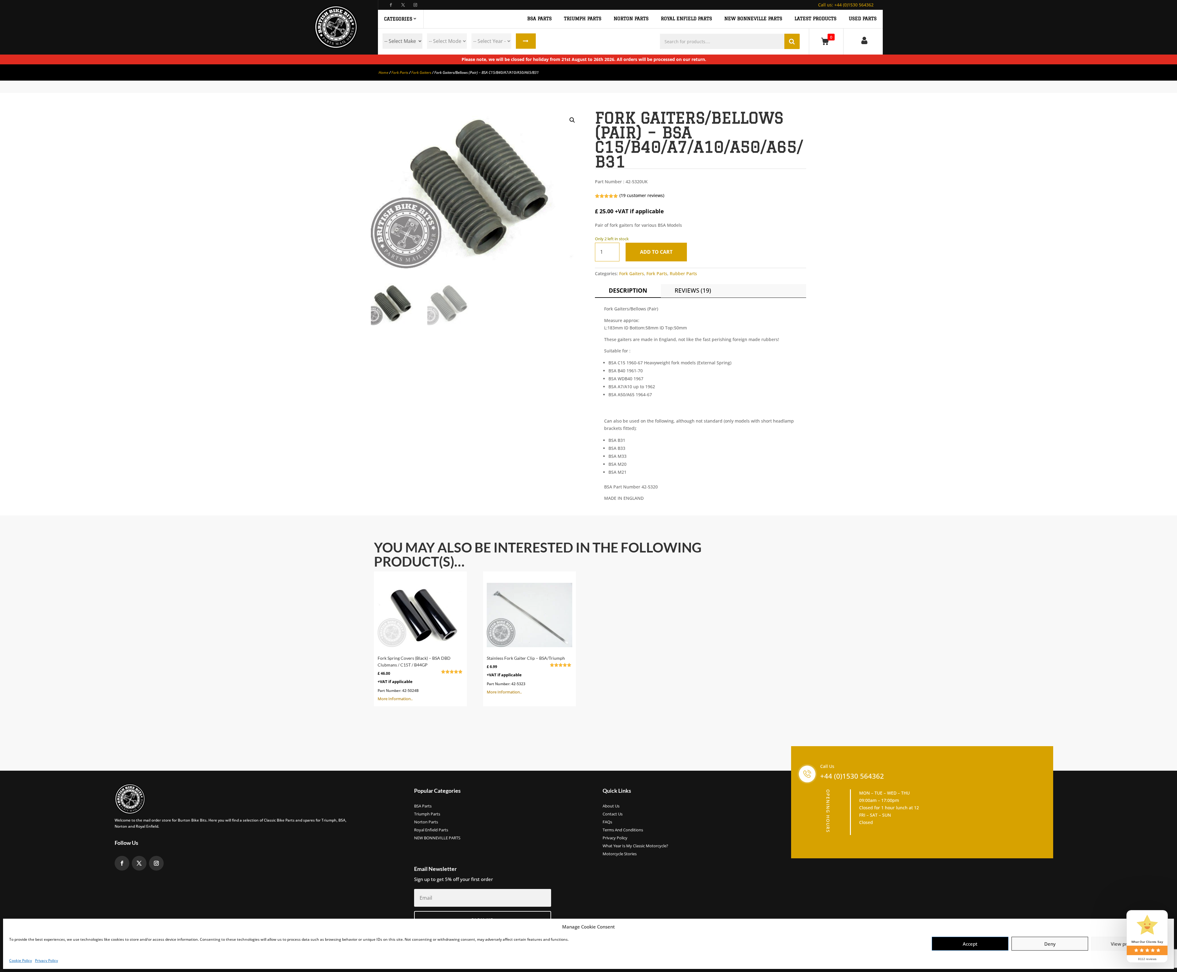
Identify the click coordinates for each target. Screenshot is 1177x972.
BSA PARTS (539, 18)
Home (383, 72)
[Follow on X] (403, 5)
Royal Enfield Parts (431, 830)
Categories (398, 18)
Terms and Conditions (623, 830)
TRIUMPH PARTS (582, 18)
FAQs (607, 822)
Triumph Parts (427, 814)
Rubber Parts (683, 273)
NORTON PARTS (631, 18)
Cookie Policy (20, 960)
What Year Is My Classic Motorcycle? (635, 846)
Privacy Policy (46, 960)
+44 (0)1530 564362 (846, 5)
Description (628, 290)
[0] (826, 41)
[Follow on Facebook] (391, 5)
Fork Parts (399, 72)
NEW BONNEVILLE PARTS (753, 18)
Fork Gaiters (421, 72)
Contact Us (613, 814)
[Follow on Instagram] (415, 5)
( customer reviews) (641, 195)
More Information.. (417, 678)
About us (611, 806)
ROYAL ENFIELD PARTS (686, 18)
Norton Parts (426, 822)
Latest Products (815, 18)
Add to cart (656, 252)
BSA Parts (423, 806)
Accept (970, 944)
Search (526, 41)
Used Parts (863, 18)
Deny (1050, 944)
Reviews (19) (693, 290)
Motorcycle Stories (620, 854)
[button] (572, 120)
